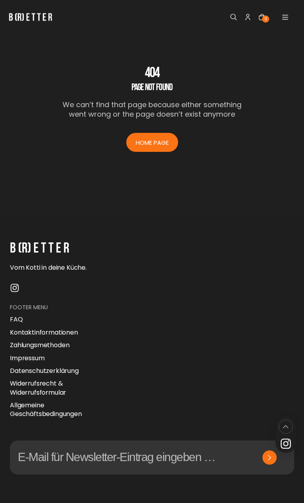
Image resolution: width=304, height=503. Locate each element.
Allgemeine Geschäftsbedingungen (46, 409)
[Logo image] (30, 17)
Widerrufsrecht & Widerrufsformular (38, 388)
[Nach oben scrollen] (286, 426)
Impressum (27, 358)
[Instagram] (14, 288)
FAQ (16, 319)
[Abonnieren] (269, 457)
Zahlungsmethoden (39, 345)
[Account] (248, 17)
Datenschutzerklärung (44, 371)
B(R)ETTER (50, 490)
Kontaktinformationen (44, 332)
